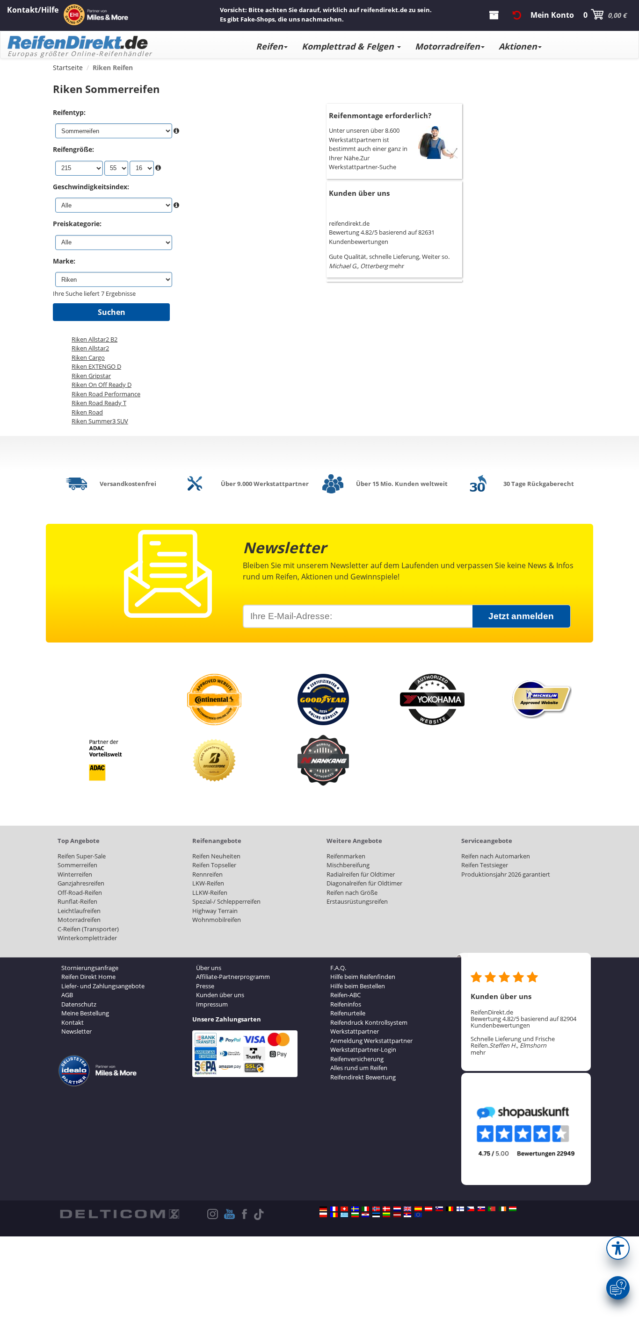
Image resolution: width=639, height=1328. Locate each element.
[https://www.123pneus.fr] (334, 1209)
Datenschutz (78, 1004)
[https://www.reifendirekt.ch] (344, 1209)
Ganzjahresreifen (81, 883)
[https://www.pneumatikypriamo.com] (481, 1209)
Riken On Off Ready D (101, 384)
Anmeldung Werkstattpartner (371, 1040)
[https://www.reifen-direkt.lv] (397, 1215)
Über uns (208, 968)
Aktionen (518, 46)
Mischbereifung (348, 865)
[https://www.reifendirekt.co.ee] (376, 1215)
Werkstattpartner (354, 1031)
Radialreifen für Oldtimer (361, 874)
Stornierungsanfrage (89, 968)
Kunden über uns (359, 193)
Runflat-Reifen (77, 901)
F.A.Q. (338, 968)
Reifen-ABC (345, 995)
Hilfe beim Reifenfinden (362, 976)
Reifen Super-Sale (82, 856)
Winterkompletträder (87, 938)
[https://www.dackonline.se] (355, 1209)
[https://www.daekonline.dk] (386, 1209)
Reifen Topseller (214, 865)
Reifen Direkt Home (88, 976)
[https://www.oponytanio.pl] (323, 1215)
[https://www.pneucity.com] (491, 1209)
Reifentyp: (69, 112)
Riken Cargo (88, 357)
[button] (618, 1248)
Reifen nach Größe (352, 892)
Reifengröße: (73, 149)
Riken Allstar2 (90, 348)
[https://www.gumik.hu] (512, 1209)
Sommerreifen (77, 865)
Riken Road (87, 412)
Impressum (212, 1004)
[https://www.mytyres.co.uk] (407, 1209)
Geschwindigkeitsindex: (91, 186)
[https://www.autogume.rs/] (407, 1215)
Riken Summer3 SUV (100, 421)
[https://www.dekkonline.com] (376, 1209)
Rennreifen (207, 874)
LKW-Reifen (208, 883)
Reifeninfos (345, 1004)
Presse (205, 986)
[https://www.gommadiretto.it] (365, 1209)
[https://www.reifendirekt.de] (323, 1209)
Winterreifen (75, 874)
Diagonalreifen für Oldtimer (364, 883)
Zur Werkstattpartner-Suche (362, 162)
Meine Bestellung (85, 1013)
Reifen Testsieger (484, 865)
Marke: (64, 261)
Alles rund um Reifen (358, 1068)
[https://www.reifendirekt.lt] (386, 1215)
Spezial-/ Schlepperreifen (226, 901)
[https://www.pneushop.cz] (470, 1209)
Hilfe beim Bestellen (357, 986)
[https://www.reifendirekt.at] (428, 1209)
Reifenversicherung (357, 1059)
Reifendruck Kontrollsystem (368, 1022)
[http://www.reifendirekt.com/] (418, 1215)
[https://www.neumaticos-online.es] (418, 1209)
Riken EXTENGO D (96, 366)
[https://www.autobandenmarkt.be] (449, 1209)
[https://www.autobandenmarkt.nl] (397, 1209)
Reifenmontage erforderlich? (380, 115)
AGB (67, 995)
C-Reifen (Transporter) (88, 929)
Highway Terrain (215, 911)
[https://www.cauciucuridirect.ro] (334, 1215)
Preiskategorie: (77, 223)
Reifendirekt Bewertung (363, 1077)
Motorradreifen (447, 46)
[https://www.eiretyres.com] (502, 1209)
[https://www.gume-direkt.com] (439, 1209)
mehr (396, 266)
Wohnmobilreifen (216, 919)
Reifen (269, 46)
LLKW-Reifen (209, 892)
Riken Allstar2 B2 (94, 339)
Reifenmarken (346, 856)
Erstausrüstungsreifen (357, 901)
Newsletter (76, 1031)
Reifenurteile (347, 1013)
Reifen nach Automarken (495, 856)
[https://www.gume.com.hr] (365, 1215)
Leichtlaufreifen (79, 911)
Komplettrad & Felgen (349, 46)
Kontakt (72, 1022)
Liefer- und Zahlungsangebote (103, 986)
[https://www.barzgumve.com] (355, 1215)
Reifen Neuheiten (216, 856)
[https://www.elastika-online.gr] (344, 1215)
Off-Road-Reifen (80, 892)
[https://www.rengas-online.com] (460, 1209)
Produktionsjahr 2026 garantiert (505, 874)
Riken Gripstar (91, 375)
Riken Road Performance (106, 394)
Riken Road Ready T (99, 403)
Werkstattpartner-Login (363, 1049)
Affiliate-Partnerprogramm (233, 976)
